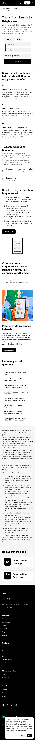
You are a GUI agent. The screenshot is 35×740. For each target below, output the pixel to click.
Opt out (22, 735)
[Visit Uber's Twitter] (16, 705)
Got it (29, 735)
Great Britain (6, 8)
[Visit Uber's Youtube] (7, 705)
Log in (20, 3)
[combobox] (7, 44)
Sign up (27, 3)
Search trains (17, 62)
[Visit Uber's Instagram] (12, 705)
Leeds (15, 8)
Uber (4, 3)
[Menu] (32, 2)
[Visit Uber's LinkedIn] (3, 705)
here (24, 730)
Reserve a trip (9, 350)
